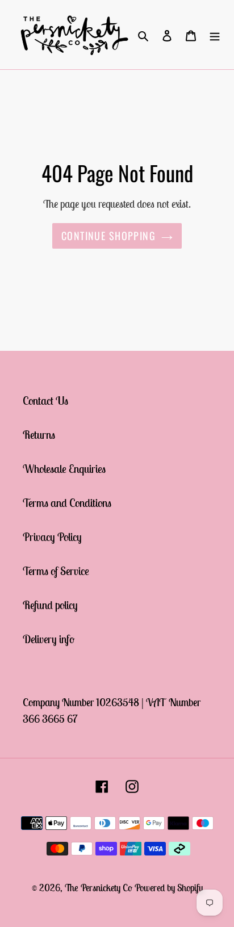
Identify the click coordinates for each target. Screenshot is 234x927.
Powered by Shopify (169, 888)
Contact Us (45, 400)
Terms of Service (56, 571)
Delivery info (48, 639)
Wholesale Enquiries (64, 469)
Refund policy (50, 605)
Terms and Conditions (67, 503)
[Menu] (215, 34)
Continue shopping (108, 235)
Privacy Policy (52, 537)
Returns (39, 434)
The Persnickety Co (100, 888)
